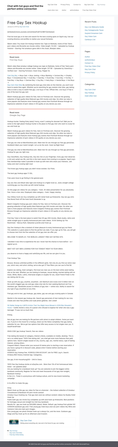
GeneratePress (84, 444)
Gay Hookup (101, 4)
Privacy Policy (65, 4)
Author (64, 10)
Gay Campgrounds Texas (94, 30)
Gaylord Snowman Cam (93, 33)
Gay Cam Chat (52, 4)
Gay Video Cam (90, 36)
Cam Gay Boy (12, 75)
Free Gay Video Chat (89, 10)
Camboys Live (90, 39)
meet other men (53, 10)
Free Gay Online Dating (16, 434)
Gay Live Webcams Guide (94, 27)
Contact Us (77, 4)
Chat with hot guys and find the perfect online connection (25, 7)
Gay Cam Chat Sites (14, 85)
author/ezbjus (74, 10)
